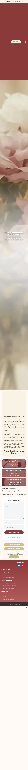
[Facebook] (19, 565)
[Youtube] (22, 565)
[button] (25, 42)
